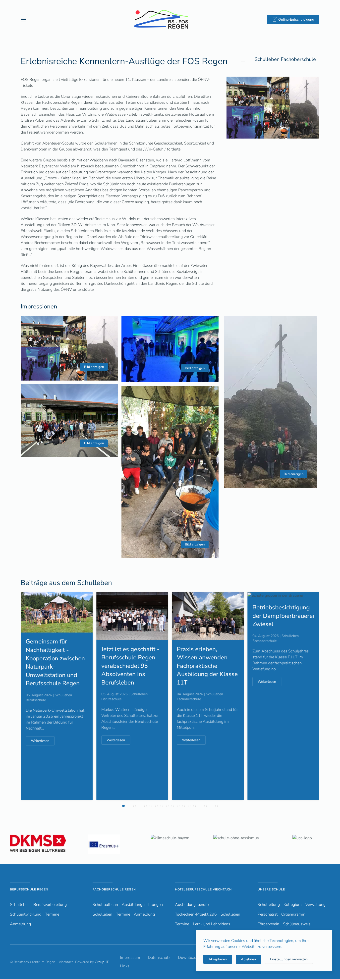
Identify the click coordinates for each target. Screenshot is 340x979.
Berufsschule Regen (29, 889)
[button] (23, 19)
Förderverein (268, 924)
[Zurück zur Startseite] (170, 19)
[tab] (118, 806)
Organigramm (293, 914)
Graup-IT (101, 962)
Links (124, 966)
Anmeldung (20, 924)
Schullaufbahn (105, 904)
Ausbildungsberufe (192, 904)
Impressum (130, 957)
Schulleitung (269, 904)
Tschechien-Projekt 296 (196, 914)
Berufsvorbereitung (50, 904)
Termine (52, 914)
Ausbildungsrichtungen (142, 904)
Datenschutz (159, 957)
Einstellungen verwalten (289, 959)
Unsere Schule (271, 889)
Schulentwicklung (25, 914)
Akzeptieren (218, 959)
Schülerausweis (297, 924)
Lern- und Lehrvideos (211, 924)
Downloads (188, 957)
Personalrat (268, 914)
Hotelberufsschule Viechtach (203, 889)
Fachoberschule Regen (114, 889)
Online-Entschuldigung (296, 19)
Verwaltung (315, 904)
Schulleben (20, 904)
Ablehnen (248, 959)
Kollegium (292, 904)
